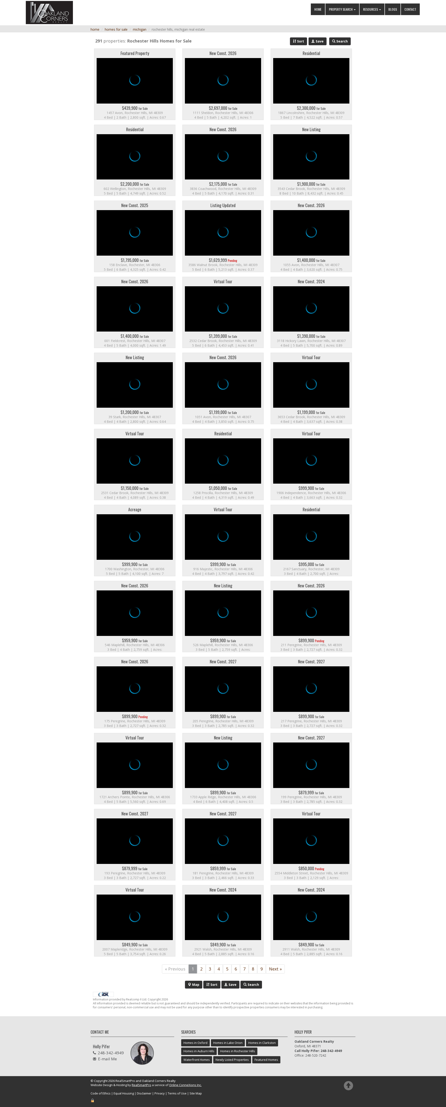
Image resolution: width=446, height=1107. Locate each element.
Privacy (159, 1093)
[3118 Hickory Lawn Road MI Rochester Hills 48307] (311, 312)
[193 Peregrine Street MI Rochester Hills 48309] (135, 845)
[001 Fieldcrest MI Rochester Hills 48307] (135, 312)
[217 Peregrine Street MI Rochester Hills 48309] (311, 692)
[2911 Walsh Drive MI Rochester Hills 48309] (311, 921)
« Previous (175, 969)
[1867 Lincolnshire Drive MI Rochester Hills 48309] (311, 84)
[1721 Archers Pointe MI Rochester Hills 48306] (135, 769)
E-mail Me (107, 1058)
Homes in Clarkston (262, 1043)
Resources (371, 9)
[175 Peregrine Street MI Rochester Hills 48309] (135, 692)
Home (317, 9)
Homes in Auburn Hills (199, 1051)
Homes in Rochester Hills (237, 1051)
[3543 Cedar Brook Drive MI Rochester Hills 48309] (311, 160)
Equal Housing (124, 1093)
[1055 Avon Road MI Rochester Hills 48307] (311, 236)
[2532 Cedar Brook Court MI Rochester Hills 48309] (223, 312)
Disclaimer (144, 1093)
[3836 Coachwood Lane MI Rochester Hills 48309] (223, 160)
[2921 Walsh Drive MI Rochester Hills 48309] (223, 921)
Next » (275, 969)
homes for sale (116, 29)
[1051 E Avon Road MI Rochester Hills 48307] (223, 388)
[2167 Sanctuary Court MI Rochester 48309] (311, 540)
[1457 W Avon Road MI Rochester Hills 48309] (135, 84)
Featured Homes (266, 1060)
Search (253, 984)
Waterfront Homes (197, 1060)
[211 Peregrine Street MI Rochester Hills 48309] (311, 617)
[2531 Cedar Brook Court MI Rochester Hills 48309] (135, 465)
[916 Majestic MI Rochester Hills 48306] (223, 540)
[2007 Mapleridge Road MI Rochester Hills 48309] (135, 921)
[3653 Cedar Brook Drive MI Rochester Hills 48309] (311, 388)
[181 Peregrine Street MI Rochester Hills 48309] (223, 845)
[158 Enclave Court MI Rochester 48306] (135, 236)
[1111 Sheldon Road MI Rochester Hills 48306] (223, 84)
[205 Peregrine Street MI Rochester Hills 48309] (223, 692)
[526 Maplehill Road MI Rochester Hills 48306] (223, 617)
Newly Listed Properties (232, 1060)
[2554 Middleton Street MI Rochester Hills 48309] (311, 845)
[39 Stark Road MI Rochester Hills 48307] (135, 388)
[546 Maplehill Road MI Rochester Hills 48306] (135, 617)
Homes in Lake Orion (228, 1043)
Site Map (196, 1093)
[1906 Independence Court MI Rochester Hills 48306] (311, 465)
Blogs (392, 9)
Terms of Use (177, 1093)
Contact (410, 9)
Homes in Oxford (195, 1043)
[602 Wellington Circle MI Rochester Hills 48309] (135, 160)
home (95, 29)
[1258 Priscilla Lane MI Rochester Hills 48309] (223, 465)
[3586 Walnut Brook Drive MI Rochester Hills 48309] (223, 236)
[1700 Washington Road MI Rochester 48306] (135, 540)
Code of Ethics (101, 1093)
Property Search (341, 9)
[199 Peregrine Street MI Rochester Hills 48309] (311, 769)
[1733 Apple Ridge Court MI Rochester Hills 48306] (223, 769)
